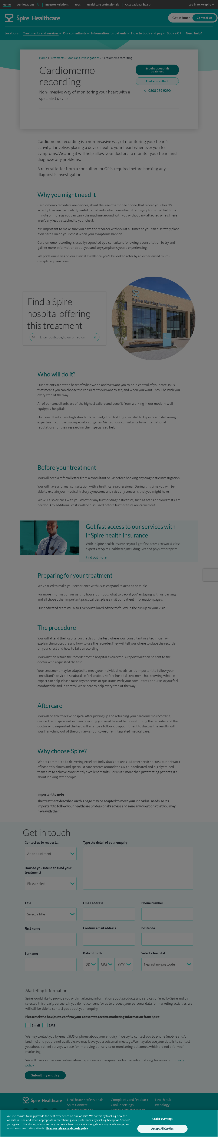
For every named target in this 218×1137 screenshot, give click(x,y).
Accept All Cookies (162, 1128)
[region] (109, 1123)
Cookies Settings (162, 1119)
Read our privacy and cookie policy (67, 1128)
